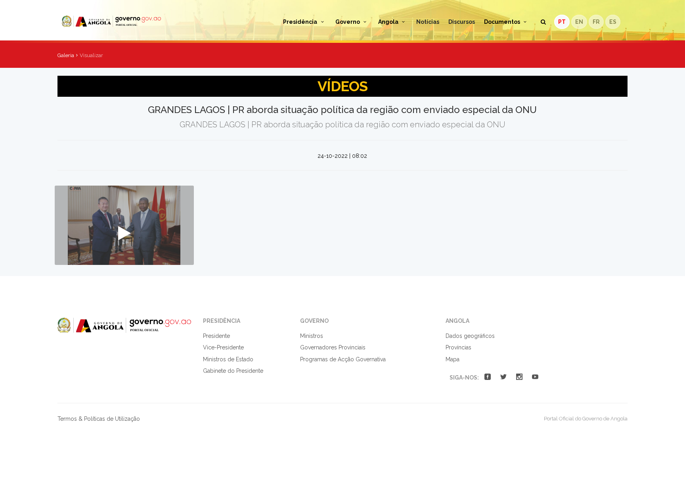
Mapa (452, 359)
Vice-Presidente (223, 347)
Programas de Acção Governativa (343, 359)
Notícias (427, 22)
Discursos (461, 22)
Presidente (216, 336)
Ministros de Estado (228, 359)
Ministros (311, 336)
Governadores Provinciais (332, 347)
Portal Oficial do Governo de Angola (131, 21)
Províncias (458, 347)
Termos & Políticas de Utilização (98, 419)
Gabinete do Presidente (233, 371)
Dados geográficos (470, 336)
